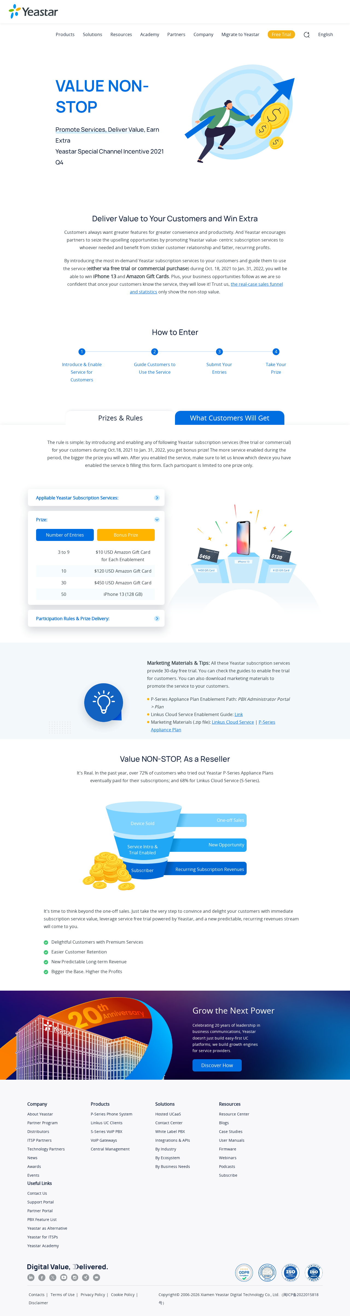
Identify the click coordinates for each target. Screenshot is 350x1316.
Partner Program (42, 1122)
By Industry (165, 1149)
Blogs (224, 1122)
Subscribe (228, 1175)
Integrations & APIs (172, 1140)
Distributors (38, 1131)
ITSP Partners (39, 1140)
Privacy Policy (93, 1294)
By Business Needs (172, 1166)
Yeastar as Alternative (47, 1228)
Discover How (217, 1065)
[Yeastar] (33, 11)
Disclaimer (38, 1302)
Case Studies (231, 1131)
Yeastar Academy (43, 1245)
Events (33, 1175)
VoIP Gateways (104, 1140)
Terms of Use (63, 1294)
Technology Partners (46, 1149)
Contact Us (37, 1193)
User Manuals (231, 1140)
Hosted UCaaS (168, 1114)
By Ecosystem (167, 1157)
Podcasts (227, 1166)
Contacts (37, 1294)
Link (239, 714)
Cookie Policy (123, 1294)
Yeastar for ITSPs (42, 1237)
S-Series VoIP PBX (106, 1131)
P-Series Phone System (111, 1114)
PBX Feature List (42, 1219)
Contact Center (169, 1122)
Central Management (110, 1149)
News (32, 1157)
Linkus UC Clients (106, 1122)
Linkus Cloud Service (233, 722)
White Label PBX (170, 1131)
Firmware (227, 1149)
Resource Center (234, 1114)
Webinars (228, 1157)
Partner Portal (40, 1210)
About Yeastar (40, 1114)
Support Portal (40, 1202)
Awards (34, 1166)
